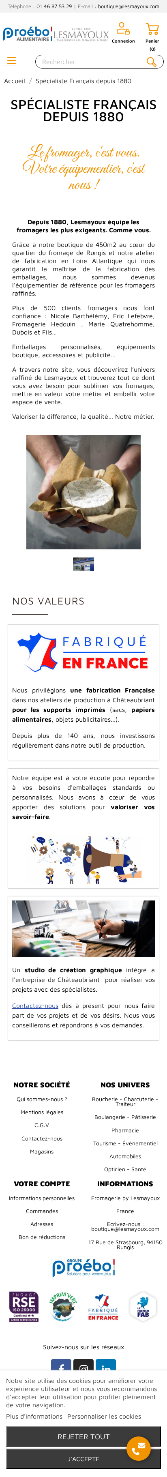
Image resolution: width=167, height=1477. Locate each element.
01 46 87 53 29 (54, 6)
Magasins (42, 1151)
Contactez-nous (41, 1138)
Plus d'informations (35, 1416)
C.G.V (41, 1124)
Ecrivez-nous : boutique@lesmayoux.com (125, 1226)
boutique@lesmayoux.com (128, 6)
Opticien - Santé (125, 1169)
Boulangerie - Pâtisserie (125, 1116)
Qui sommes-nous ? (42, 1098)
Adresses (41, 1223)
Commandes (42, 1210)
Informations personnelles (42, 1197)
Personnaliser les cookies (104, 1416)
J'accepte (83, 1458)
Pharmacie (125, 1130)
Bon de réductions (42, 1236)
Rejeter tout (84, 1436)
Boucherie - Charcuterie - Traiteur (125, 1101)
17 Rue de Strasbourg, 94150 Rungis (125, 1244)
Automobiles (125, 1156)
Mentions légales (42, 1111)
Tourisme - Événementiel (125, 1143)
